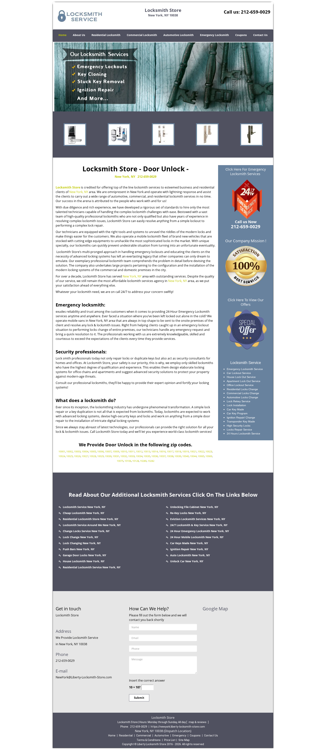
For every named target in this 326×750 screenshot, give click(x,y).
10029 (100, 456)
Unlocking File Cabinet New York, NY (194, 507)
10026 (77, 456)
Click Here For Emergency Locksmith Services (245, 171)
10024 (61, 456)
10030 (108, 456)
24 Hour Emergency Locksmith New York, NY (199, 531)
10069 (208, 456)
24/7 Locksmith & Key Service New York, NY (199, 525)
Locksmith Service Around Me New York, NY (92, 525)
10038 (170, 456)
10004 (85, 451)
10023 (208, 451)
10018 (178, 451)
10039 (178, 456)
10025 (69, 456)
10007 (108, 451)
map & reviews (198, 722)
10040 (185, 456)
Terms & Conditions (149, 740)
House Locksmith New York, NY (84, 561)
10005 (92, 451)
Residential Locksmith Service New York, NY (92, 567)
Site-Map (184, 740)
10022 (201, 451)
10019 (185, 451)
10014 (154, 451)
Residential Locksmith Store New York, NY (90, 519)
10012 (139, 451)
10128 (135, 461)
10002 (69, 451)
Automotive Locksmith (178, 35)
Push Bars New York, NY (79, 549)
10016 (162, 451)
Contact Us (260, 35)
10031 (116, 456)
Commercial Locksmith (142, 35)
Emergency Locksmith (214, 35)
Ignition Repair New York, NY (189, 549)
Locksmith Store (68, 187)
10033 (131, 456)
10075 (120, 461)
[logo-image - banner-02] (163, 76)
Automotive (162, 735)
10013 (147, 451)
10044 (193, 456)
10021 (193, 451)
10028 (92, 456)
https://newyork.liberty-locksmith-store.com (178, 726)
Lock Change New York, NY (80, 537)
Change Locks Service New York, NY (86, 531)
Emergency (179, 735)
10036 (154, 456)
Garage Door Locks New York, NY (84, 555)
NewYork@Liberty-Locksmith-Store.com (84, 677)
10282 (151, 461)
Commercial (143, 735)
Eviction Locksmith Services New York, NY (197, 519)
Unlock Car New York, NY (186, 561)
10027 (85, 456)
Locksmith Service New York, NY (84, 507)
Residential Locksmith (105, 35)
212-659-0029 (255, 12)
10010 (123, 451)
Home (62, 35)
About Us (79, 35)
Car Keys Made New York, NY (189, 543)
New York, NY (125, 177)
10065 (201, 456)
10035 (147, 456)
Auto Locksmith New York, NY (190, 555)
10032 (123, 456)
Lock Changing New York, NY (82, 543)
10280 (143, 461)
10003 (77, 451)
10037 (162, 456)
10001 (61, 451)
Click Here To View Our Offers (246, 302)
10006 (100, 451)
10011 (131, 451)
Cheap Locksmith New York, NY (83, 513)
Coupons (241, 35)
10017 (170, 451)
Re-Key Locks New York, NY (188, 513)
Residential (126, 735)
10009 (116, 451)
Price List (169, 740)
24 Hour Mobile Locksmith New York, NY (197, 537)
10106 (128, 461)
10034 (139, 456)
